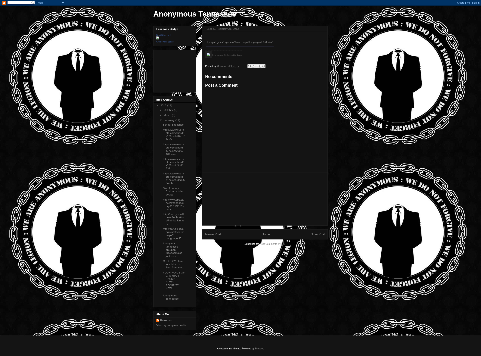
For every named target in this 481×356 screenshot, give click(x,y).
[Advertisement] (265, 199)
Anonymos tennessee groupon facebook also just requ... (172, 250)
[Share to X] (256, 66)
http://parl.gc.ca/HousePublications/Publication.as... (174, 219)
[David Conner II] (157, 38)
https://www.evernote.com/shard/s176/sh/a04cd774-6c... (174, 134)
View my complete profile (171, 325)
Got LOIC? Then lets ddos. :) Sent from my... (173, 264)
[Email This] (249, 66)
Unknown (166, 320)
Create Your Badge (165, 42)
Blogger (259, 348)
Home (266, 234)
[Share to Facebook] (260, 66)
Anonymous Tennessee (194, 14)
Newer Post (213, 234)
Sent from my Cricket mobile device (173, 191)
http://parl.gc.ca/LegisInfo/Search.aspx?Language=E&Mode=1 (240, 42)
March (168, 115)
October (169, 109)
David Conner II (163, 35)
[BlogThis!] (253, 66)
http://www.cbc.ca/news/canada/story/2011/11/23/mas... (173, 204)
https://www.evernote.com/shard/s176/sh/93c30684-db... (174, 178)
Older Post (318, 234)
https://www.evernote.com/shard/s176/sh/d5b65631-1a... (173, 164)
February (169, 120)
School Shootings (173, 124)
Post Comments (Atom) (272, 243)
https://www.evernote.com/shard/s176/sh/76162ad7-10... (173, 149)
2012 (163, 105)
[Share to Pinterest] (263, 66)
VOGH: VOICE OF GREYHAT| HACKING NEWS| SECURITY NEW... (174, 280)
